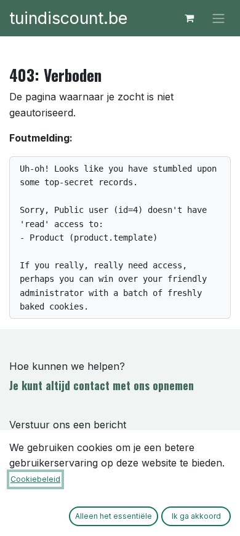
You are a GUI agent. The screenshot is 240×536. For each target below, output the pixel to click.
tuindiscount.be (68, 18)
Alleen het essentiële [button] (113, 516)
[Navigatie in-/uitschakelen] (218, 18)
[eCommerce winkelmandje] (189, 18)
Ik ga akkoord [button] (196, 516)
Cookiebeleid (35, 479)
